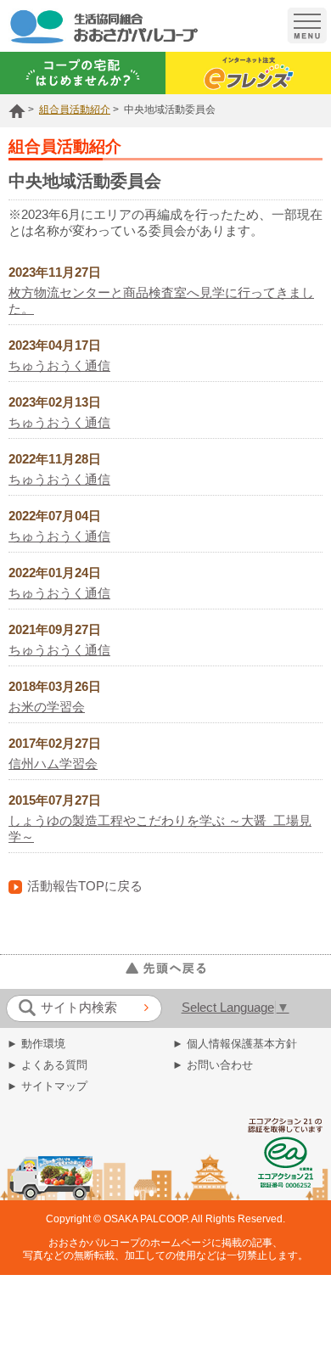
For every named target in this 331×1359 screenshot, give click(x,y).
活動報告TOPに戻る (85, 886)
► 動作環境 (36, 1043)
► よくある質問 (47, 1065)
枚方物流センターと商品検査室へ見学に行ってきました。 (161, 301)
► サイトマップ (47, 1086)
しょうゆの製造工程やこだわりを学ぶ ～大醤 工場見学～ (159, 829)
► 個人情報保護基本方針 (234, 1043)
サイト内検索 (79, 1007)
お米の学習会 (46, 707)
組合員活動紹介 (74, 109)
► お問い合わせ (212, 1065)
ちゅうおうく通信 (59, 366)
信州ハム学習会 (53, 764)
